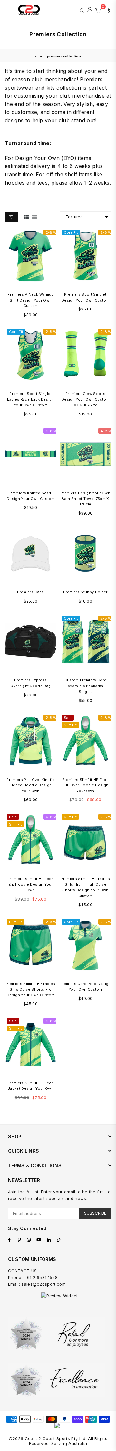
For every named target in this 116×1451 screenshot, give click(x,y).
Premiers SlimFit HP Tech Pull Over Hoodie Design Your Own (85, 785)
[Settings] (107, 10)
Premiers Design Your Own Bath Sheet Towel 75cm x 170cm (85, 498)
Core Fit (71, 232)
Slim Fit (70, 725)
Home (37, 56)
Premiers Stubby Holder (85, 592)
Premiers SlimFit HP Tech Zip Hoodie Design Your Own (30, 884)
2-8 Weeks (55, 232)
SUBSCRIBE (95, 1213)
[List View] (34, 217)
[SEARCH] (82, 10)
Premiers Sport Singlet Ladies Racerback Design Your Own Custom (30, 399)
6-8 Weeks (55, 431)
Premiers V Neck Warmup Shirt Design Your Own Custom (30, 300)
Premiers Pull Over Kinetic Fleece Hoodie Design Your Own (30, 785)
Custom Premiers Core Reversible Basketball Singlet (85, 686)
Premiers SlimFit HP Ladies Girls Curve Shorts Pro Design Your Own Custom (30, 989)
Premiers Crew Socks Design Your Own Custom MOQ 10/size (85, 399)
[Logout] (89, 10)
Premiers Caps (30, 592)
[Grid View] (26, 217)
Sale (68, 717)
